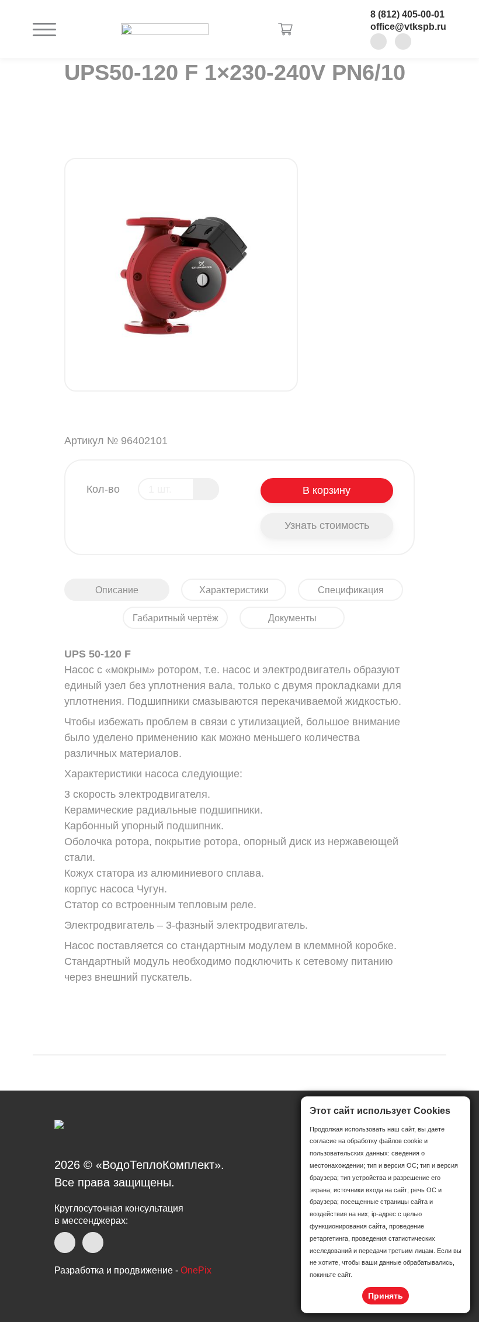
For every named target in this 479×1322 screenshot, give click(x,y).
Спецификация (351, 590)
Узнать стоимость (326, 525)
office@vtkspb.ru (408, 27)
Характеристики (234, 590)
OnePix (196, 1270)
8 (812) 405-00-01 (407, 14)
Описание (116, 590)
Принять (385, 1295)
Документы (292, 618)
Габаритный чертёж (175, 618)
